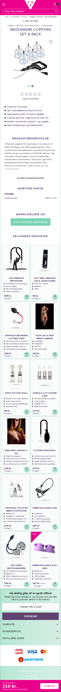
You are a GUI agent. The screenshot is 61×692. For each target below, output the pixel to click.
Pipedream (47, 25)
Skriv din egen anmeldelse (30, 222)
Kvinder (24, 17)
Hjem (7, 17)
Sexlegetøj (15, 17)
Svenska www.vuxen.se (30, 679)
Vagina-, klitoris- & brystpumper (43, 17)
